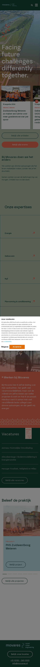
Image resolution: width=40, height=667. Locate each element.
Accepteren (17, 347)
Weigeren (4, 347)
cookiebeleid (7, 341)
